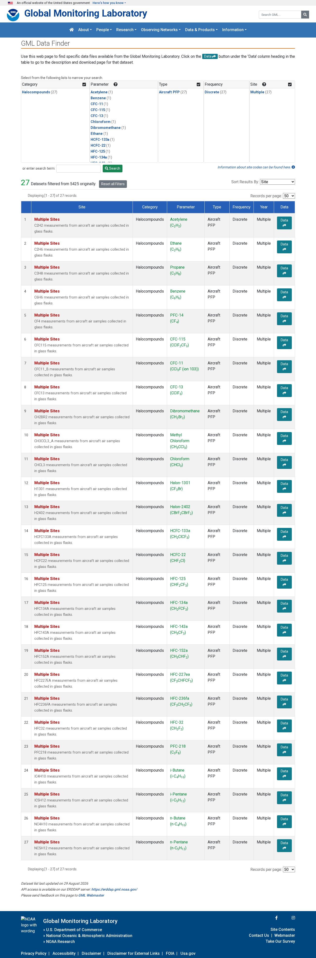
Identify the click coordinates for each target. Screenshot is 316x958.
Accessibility (64, 953)
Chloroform (101, 122)
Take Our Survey (280, 941)
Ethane (97, 134)
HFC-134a (99, 157)
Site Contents (283, 929)
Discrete (212, 92)
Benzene (98, 98)
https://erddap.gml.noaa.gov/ (114, 889)
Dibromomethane (106, 128)
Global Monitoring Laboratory (85, 13)
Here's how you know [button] (108, 3)
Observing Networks (159, 30)
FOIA (170, 953)
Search (114, 168)
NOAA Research (60, 941)
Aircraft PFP (169, 92)
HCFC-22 (98, 145)
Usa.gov (188, 953)
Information (233, 30)
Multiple (257, 92)
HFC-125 (98, 151)
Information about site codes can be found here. (254, 167)
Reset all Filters (113, 184)
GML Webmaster (91, 895)
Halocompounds (36, 92)
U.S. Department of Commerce (74, 929)
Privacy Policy (33, 953)
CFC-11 (97, 104)
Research (125, 30)
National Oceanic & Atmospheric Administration (89, 935)
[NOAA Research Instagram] (287, 918)
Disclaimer (91, 953)
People (102, 30)
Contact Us (259, 935)
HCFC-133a (100, 140)
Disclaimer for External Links (133, 953)
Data (284, 220)
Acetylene (99, 92)
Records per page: (266, 196)
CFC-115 (98, 110)
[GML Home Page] (71, 30)
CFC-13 (97, 116)
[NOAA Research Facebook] (270, 918)
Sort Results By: (245, 182)
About (83, 30)
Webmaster (284, 935)
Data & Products (200, 30)
